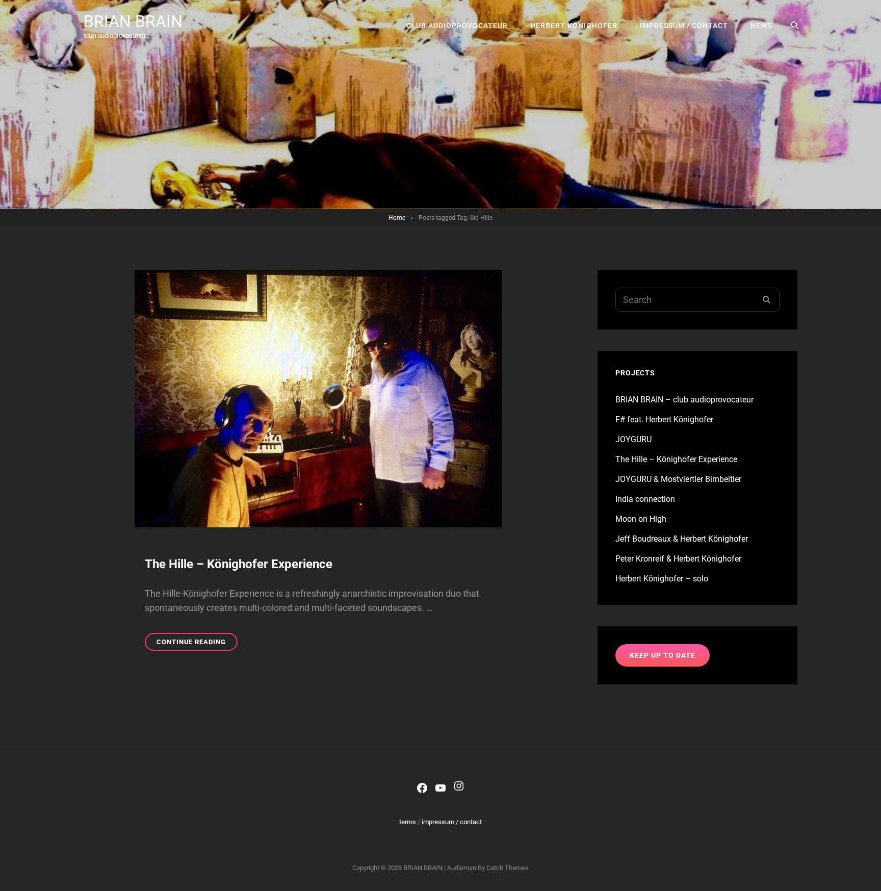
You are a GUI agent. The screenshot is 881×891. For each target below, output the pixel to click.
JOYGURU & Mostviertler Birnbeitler (678, 479)
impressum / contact (684, 25)
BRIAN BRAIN (133, 21)
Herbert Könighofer (573, 25)
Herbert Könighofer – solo (661, 578)
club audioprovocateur (457, 25)
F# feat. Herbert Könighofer (664, 419)
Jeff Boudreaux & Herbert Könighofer (681, 539)
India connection (645, 499)
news (761, 25)
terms (407, 822)
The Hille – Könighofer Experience (238, 564)
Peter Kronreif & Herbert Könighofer (678, 559)
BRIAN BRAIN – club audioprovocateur (684, 399)
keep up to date (662, 655)
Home (396, 217)
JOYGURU (633, 439)
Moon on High (640, 519)
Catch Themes (507, 868)
